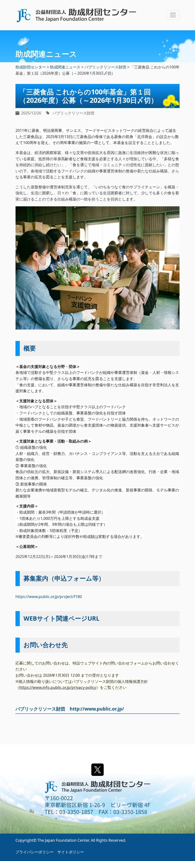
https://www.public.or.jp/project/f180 (48, 596)
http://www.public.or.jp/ (97, 709)
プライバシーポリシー (34, 852)
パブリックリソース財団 (73, 113)
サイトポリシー (70, 852)
